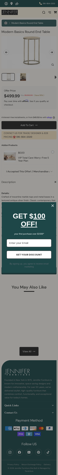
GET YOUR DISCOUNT (29, 254)
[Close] (52, 205)
